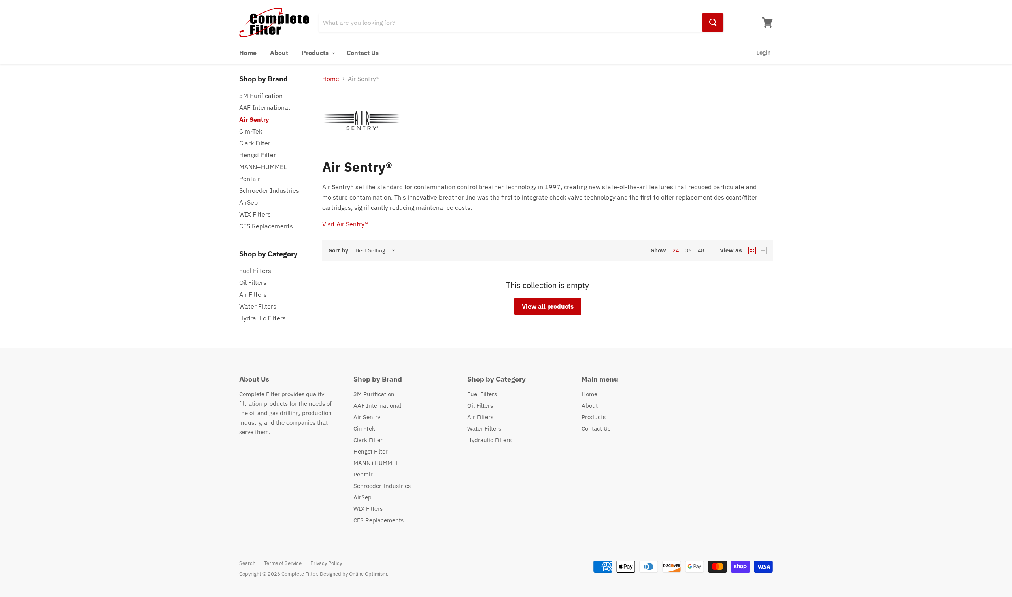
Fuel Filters (255, 271)
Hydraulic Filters (262, 318)
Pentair (249, 179)
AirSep (248, 202)
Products (316, 52)
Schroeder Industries (269, 190)
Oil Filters (252, 282)
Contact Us (363, 52)
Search (247, 563)
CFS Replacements (266, 226)
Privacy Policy (326, 563)
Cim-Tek (250, 131)
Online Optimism (368, 574)
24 (675, 250)
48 (701, 250)
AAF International (264, 107)
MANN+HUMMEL (263, 167)
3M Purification (261, 96)
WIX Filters (255, 214)
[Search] (712, 22)
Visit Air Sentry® (345, 224)
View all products (548, 306)
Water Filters (257, 306)
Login (763, 52)
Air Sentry (254, 119)
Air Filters (253, 294)
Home (248, 52)
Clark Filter (254, 143)
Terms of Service (283, 563)
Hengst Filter (257, 155)
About (279, 52)
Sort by (338, 250)
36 (688, 250)
